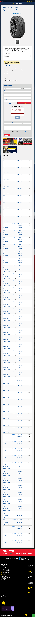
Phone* (5, 93)
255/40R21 (14, 477)
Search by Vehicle (30, 565)
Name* (5, 90)
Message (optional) (7, 125)
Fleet (29, 588)
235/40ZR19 (14, 265)
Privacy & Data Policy (6, 615)
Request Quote (6, 135)
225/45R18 (14, 209)
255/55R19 (14, 329)
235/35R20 (14, 350)
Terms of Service (27, 131)
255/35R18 (14, 244)
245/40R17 (14, 167)
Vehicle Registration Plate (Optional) (9, 122)
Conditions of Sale (12, 615)
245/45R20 (14, 392)
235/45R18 (14, 230)
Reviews (29, 592)
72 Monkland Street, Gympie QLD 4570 (6, 570)
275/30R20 (14, 448)
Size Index (2, 595)
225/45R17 (14, 160)
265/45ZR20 (14, 434)
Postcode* (5, 99)
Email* (5, 96)
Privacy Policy (22, 131)
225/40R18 (14, 202)
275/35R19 (14, 336)
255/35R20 (14, 399)
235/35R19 (14, 258)
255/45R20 (14, 420)
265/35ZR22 (14, 526)
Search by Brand (30, 567)
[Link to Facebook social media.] (26, 615)
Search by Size (30, 566)
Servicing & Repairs (31, 579)
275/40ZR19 (14, 343)
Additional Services (31, 583)
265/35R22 (14, 533)
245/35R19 (14, 287)
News (29, 589)
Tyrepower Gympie (18, 3)
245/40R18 (14, 237)
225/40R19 (14, 251)
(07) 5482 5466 (6, 572)
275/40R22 (14, 540)
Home (5, 7)
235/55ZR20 (14, 357)
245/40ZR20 (14, 378)
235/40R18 (14, 216)
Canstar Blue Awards (4, 596)
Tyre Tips (29, 570)
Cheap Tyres (3, 599)
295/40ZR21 (14, 511)
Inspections (29, 578)
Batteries (29, 577)
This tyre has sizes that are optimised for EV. (12, 63)
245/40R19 (14, 294)
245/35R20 (14, 371)
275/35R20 (14, 455)
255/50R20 (14, 427)
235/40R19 (14, 273)
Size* (4, 87)
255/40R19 (14, 308)
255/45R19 (14, 315)
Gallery (29, 591)
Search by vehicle (17, 157)
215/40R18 (14, 188)
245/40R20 (14, 385)
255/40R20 (14, 413)
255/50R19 (14, 322)
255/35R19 (14, 301)
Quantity (24, 87)
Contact (29, 586)
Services (29, 575)
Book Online (30, 587)
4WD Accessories (30, 576)
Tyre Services (30, 581)
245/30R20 (14, 364)
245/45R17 (14, 174)
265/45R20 (14, 441)
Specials (29, 584)
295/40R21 (14, 519)
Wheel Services (30, 582)
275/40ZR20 (14, 462)
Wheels (29, 571)
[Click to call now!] (27, 1)
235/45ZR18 (14, 223)
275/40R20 (14, 469)
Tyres (29, 564)
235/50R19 (14, 280)
